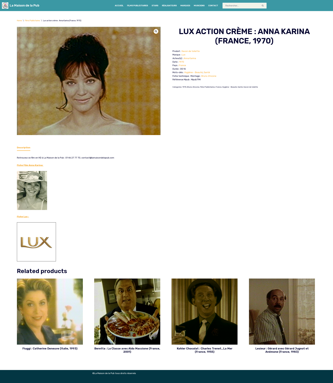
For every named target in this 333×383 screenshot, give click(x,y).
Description (23, 147)
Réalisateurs (169, 5)
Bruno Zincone (208, 76)
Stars (155, 5)
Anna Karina (190, 58)
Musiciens (199, 5)
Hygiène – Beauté (193, 72)
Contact (213, 5)
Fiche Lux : (23, 216)
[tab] (23, 148)
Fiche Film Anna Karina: (30, 165)
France (182, 65)
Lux (183, 54)
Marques (185, 5)
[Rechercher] (263, 5)
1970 (181, 61)
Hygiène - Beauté (229, 87)
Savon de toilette (191, 51)
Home (19, 21)
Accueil (119, 5)
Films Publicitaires (137, 5)
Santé (207, 72)
